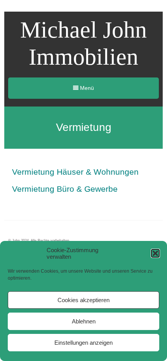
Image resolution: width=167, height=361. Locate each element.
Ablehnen (84, 321)
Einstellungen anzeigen (83, 342)
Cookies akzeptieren (83, 300)
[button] (155, 253)
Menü (86, 88)
